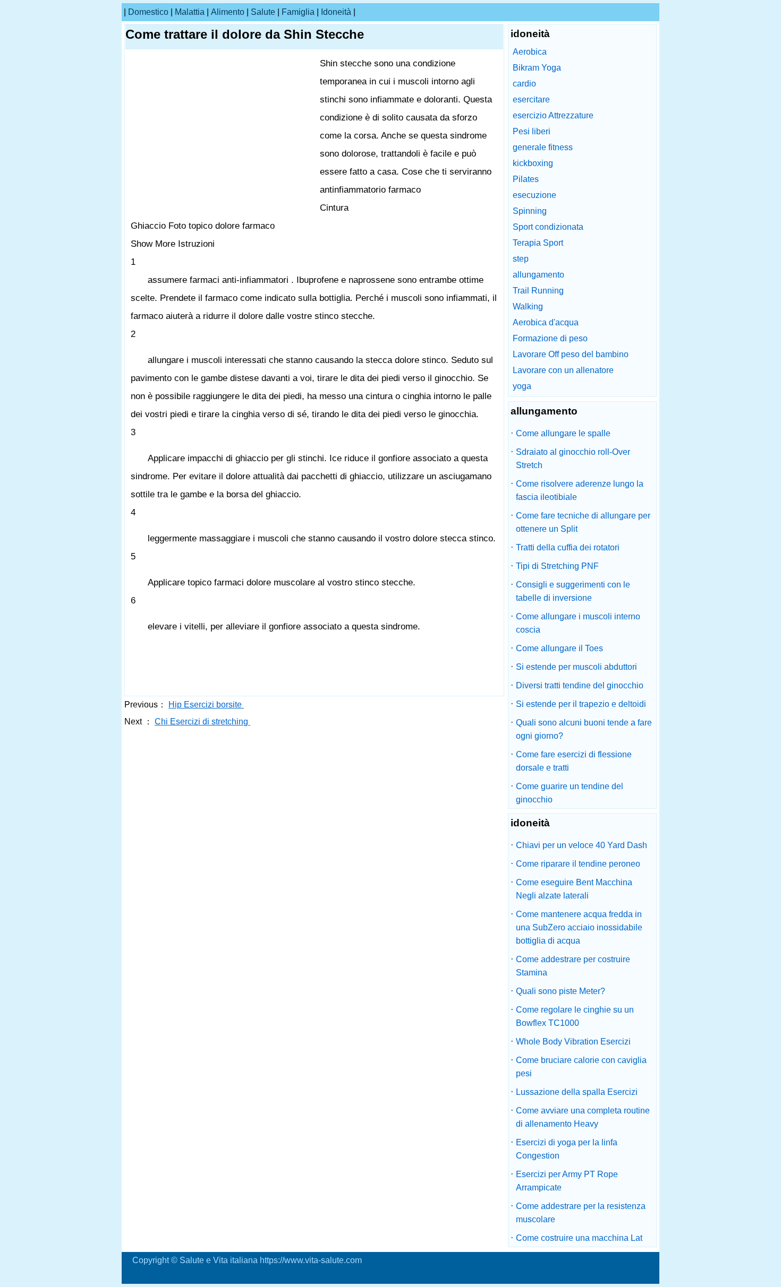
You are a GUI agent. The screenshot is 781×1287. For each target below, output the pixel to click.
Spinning (530, 210)
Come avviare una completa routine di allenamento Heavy (583, 1117)
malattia (190, 11)
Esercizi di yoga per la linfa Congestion (566, 1149)
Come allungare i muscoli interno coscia (578, 623)
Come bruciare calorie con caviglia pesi (581, 1067)
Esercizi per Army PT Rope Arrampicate (567, 1181)
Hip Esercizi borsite (206, 704)
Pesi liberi (531, 131)
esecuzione (534, 195)
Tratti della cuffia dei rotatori (567, 547)
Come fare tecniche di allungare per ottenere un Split (583, 522)
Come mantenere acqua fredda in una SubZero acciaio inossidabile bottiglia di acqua (579, 927)
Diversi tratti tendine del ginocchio (579, 685)
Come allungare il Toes (559, 648)
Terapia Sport (538, 242)
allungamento (538, 274)
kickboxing (533, 163)
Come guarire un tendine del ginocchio (569, 793)
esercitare (531, 99)
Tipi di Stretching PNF (557, 566)
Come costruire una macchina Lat (579, 1237)
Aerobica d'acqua (546, 322)
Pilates (526, 179)
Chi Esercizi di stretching (202, 721)
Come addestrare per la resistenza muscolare (581, 1213)
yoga (522, 386)
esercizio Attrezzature (553, 115)
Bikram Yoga (537, 67)
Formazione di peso (550, 338)
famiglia (298, 11)
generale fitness (543, 147)
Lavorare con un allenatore (563, 370)
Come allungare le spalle (563, 433)
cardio (524, 83)
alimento (227, 11)
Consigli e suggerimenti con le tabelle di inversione (573, 591)
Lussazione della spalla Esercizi (577, 1091)
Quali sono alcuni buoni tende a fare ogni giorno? (584, 729)
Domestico (148, 11)
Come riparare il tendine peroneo (578, 863)
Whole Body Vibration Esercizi (573, 1041)
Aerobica (530, 51)
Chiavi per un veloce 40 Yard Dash (581, 845)
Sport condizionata (548, 226)
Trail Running (538, 290)
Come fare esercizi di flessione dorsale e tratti (574, 761)
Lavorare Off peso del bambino (571, 354)
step (521, 258)
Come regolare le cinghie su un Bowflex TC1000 (575, 1016)
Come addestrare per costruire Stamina (573, 966)
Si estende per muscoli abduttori (576, 666)
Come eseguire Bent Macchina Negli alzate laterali (574, 889)
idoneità (336, 11)
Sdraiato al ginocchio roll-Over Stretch (573, 458)
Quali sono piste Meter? (560, 991)
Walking (528, 306)
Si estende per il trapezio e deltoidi (581, 704)
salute (263, 11)
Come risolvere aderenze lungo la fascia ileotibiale (579, 490)
